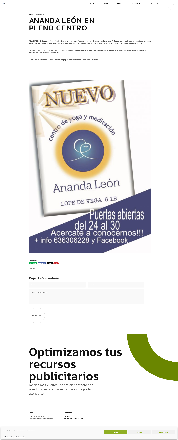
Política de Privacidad (19, 437)
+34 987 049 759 (69, 416)
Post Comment (37, 315)
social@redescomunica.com (73, 418)
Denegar (139, 432)
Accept (115, 432)
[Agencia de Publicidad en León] (5, 4)
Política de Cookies (8, 437)
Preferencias (163, 432)
